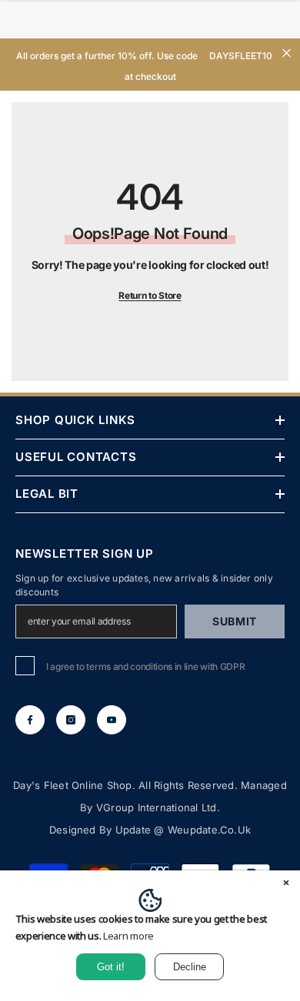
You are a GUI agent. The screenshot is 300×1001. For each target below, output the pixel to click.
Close (286, 53)
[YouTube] (111, 719)
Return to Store (149, 295)
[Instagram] (70, 719)
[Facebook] (30, 719)
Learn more (128, 936)
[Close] (286, 884)
